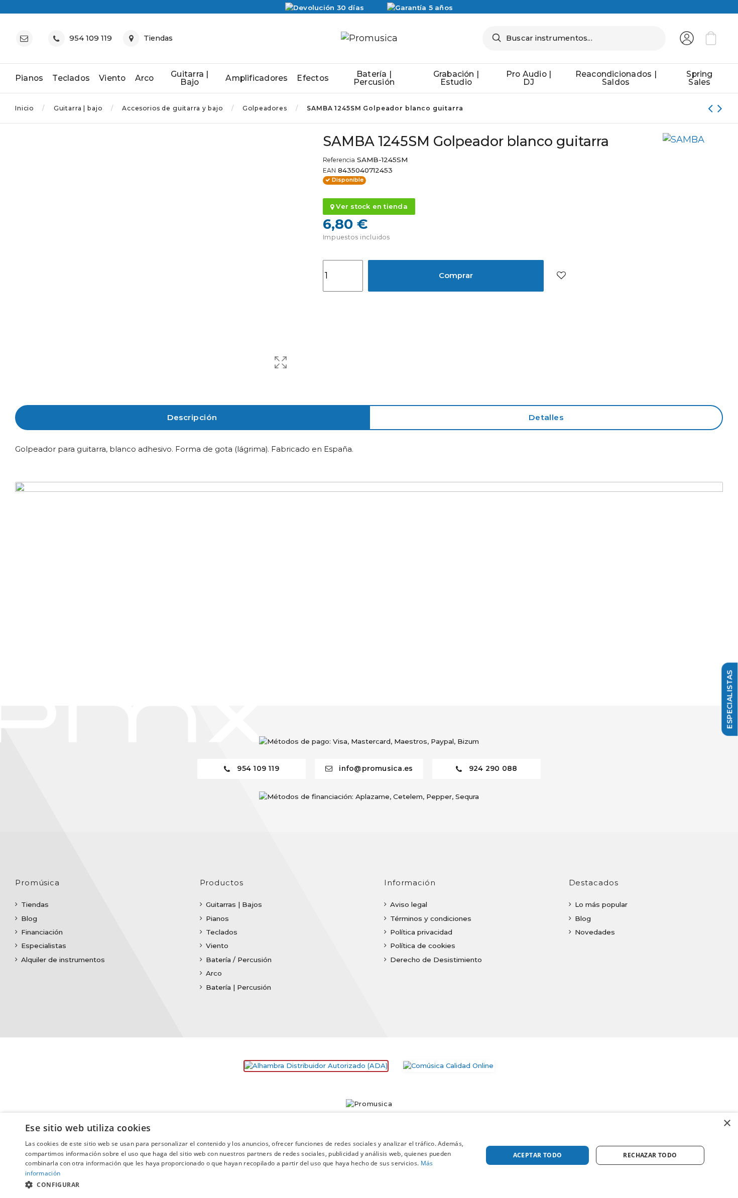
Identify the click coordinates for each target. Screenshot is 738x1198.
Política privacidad (421, 932)
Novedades (595, 932)
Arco (214, 973)
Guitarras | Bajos (234, 904)
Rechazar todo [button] (650, 1155)
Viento (217, 946)
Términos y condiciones (430, 918)
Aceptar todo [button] (537, 1155)
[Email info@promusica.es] (26, 38)
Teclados (221, 932)
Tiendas (35, 904)
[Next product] (720, 108)
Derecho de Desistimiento (436, 960)
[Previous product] (712, 108)
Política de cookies (422, 946)
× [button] (726, 1123)
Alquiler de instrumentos (63, 960)
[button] (247, 1184)
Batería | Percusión (238, 987)
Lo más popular (601, 904)
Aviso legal (408, 904)
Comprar (456, 275)
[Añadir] (561, 276)
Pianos (217, 918)
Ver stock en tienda (371, 206)
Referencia (339, 160)
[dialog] (369, 1155)
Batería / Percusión (239, 960)
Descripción (192, 417)
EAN (329, 170)
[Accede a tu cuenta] (686, 38)
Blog (29, 918)
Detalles (546, 417)
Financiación (42, 932)
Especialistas (43, 946)
